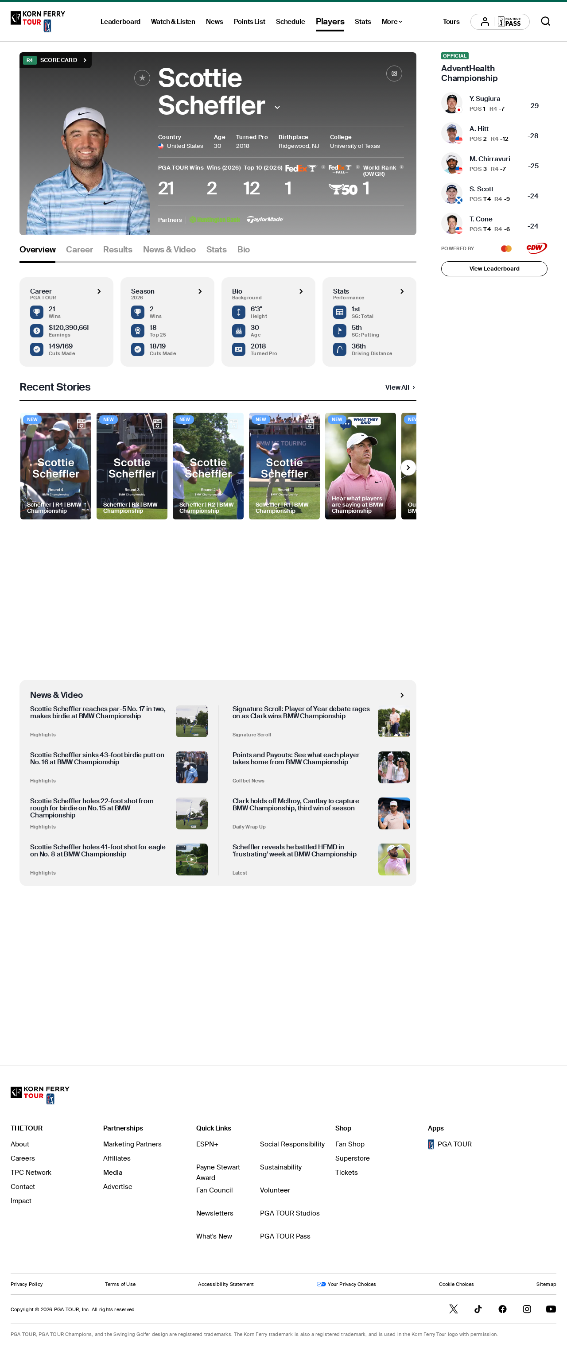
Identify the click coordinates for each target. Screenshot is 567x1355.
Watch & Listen (173, 21)
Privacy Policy (27, 1284)
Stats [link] (216, 250)
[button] (277, 107)
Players (330, 21)
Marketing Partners (132, 1144)
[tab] (37, 253)
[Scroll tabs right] (408, 468)
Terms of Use (120, 1284)
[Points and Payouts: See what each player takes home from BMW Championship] (394, 767)
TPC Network (31, 1172)
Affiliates (117, 1158)
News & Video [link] (169, 250)
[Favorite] (142, 78)
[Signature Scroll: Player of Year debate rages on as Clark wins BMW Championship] (394, 721)
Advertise (117, 1186)
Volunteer (275, 1190)
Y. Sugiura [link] (485, 98)
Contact (23, 1186)
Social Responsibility (292, 1144)
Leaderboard (120, 21)
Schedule (290, 21)
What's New (214, 1236)
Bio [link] (243, 250)
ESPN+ (207, 1144)
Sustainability (281, 1167)
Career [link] (79, 250)
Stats (363, 21)
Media (112, 1172)
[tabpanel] (217, 646)
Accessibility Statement (226, 1284)
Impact (21, 1200)
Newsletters (214, 1213)
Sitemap (546, 1284)
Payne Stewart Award (218, 1172)
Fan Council (214, 1190)
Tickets (346, 1172)
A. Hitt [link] (479, 128)
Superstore (352, 1158)
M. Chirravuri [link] (490, 159)
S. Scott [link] (481, 189)
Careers (23, 1158)
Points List (249, 21)
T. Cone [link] (481, 219)
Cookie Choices (456, 1284)
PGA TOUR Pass (285, 1236)
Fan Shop (350, 1144)
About (20, 1144)
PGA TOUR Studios (290, 1213)
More (394, 23)
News (214, 21)
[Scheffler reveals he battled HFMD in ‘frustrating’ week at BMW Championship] (394, 859)
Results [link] (117, 250)
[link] (394, 73)
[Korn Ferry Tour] (38, 21)
